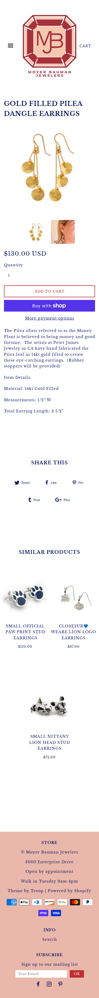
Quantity (12, 265)
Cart (85, 46)
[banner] (49, 46)
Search (49, 939)
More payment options (49, 318)
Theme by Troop (26, 890)
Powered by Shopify (69, 890)
